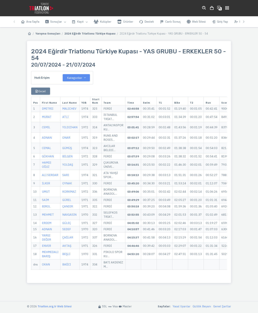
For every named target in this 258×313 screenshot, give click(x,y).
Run (208, 102)
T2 (191, 102)
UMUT (46, 191)
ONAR (66, 137)
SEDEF (66, 229)
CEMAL (46, 148)
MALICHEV (69, 108)
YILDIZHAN (69, 127)
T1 (160, 102)
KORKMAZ (69, 191)
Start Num (96, 101)
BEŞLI (66, 254)
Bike (177, 102)
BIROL (46, 206)
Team (107, 102)
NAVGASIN (69, 214)
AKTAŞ (66, 246)
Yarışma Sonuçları (47, 33)
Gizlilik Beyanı (202, 306)
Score (225, 102)
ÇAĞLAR (67, 237)
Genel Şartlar (222, 306)
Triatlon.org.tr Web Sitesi (55, 306)
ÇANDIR (67, 206)
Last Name (69, 102)
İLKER (46, 183)
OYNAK (67, 183)
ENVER (46, 246)
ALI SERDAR (50, 175)
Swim (146, 102)
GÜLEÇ (66, 223)
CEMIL (46, 127)
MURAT (47, 117)
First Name (49, 102)
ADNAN (47, 137)
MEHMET (48, 214)
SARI (65, 175)
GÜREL (66, 200)
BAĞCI (66, 264)
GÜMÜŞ (67, 148)
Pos (35, 102)
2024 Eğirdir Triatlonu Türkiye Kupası (89, 33)
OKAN (46, 264)
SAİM (45, 200)
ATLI (65, 117)
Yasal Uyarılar (181, 306)
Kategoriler (74, 78)
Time (130, 102)
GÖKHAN (48, 156)
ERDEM (46, 223)
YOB (84, 102)
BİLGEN (67, 156)
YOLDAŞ (67, 164)
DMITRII (47, 108)
